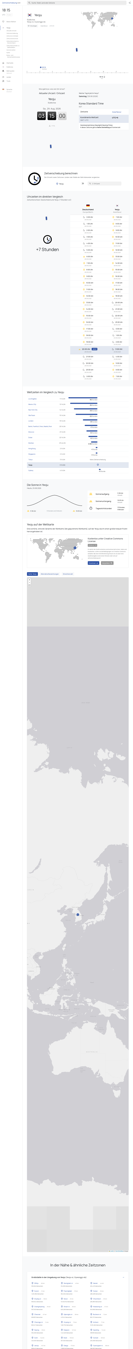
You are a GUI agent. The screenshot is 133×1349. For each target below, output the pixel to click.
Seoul (64, 1299)
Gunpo (94, 1291)
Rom (50, 426)
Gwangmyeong (37, 1307)
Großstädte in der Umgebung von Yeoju (58, 1277)
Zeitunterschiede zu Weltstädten (13, 46)
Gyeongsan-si (96, 1346)
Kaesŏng (94, 1330)
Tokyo (30, 460)
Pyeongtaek (66, 1291)
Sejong (35, 1330)
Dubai (30, 437)
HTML (52, 125)
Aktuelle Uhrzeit (11, 31)
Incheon (94, 1322)
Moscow (31, 432)
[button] (12, 67)
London (30, 421)
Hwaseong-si (96, 1307)
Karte (8, 53)
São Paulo (31, 415)
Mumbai (31, 443)
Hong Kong (32, 449)
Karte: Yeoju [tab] (32, 574)
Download (93, 563)
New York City (32, 410)
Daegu (64, 1346)
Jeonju (35, 1346)
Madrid (46, 426)
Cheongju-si (37, 1322)
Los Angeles (32, 399)
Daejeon (65, 1330)
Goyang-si (66, 1322)
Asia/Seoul (116, 112)
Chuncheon (95, 1299)
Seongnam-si (67, 1283)
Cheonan (35, 1314)
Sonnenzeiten (11, 50)
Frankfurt (36, 426)
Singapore (31, 454)
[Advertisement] (78, 48)
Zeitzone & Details (12, 36)
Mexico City (32, 404)
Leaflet (112, 1251)
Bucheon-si (95, 1314)
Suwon (35, 1291)
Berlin (30, 426)
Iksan (64, 1338)
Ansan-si (65, 1307)
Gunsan (94, 1338)
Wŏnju (34, 1283)
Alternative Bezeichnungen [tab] (50, 574)
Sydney (30, 470)
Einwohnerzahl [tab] (68, 574)
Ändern (9, 15)
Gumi (34, 1338)
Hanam (94, 1283)
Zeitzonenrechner (12, 38)
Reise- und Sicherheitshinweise (13, 56)
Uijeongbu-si (66, 1314)
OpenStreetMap (119, 1251)
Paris (41, 426)
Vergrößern (107, 563)
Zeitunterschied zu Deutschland (13, 42)
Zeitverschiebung (12, 33)
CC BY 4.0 (92, 545)
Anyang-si (36, 1299)
